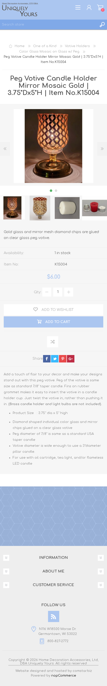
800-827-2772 (57, 641)
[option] (40, 208)
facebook (47, 358)
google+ (70, 358)
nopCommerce (63, 675)
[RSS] (53, 616)
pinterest (62, 358)
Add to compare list (53, 342)
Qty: (37, 292)
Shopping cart (100, 7)
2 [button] (56, 190)
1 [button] (51, 190)
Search (102, 25)
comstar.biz (82, 671)
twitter (54, 358)
